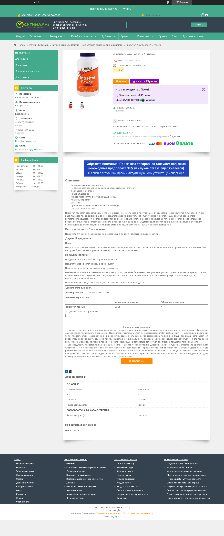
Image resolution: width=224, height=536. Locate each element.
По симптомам (22, 53)
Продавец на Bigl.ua (112, 510)
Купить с (140, 81)
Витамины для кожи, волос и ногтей (84, 479)
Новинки (20, 467)
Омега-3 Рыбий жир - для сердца (183, 482)
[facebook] (66, 372)
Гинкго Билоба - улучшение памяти (184, 479)
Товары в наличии (25, 471)
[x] (70, 372)
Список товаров (24, 475)
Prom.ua (126, 507)
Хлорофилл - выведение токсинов (184, 471)
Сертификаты (23, 502)
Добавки (107, 36)
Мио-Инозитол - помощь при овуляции (186, 475)
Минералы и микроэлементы (81, 486)
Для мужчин (21, 65)
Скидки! (20, 36)
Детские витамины (75, 471)
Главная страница (25, 463)
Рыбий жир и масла (81, 36)
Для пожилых (22, 77)
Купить (126, 8)
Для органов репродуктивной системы (102, 45)
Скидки (19, 479)
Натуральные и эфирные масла (132, 494)
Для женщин (21, 59)
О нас (175, 36)
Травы (124, 36)
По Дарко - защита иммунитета (182, 463)
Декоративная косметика (130, 490)
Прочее (163, 36)
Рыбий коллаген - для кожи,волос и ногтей (188, 498)
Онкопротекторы (75, 498)
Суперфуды (122, 498)
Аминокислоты (74, 490)
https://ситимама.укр (25, 141)
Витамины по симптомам (65, 45)
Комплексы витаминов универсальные (86, 467)
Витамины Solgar (125, 467)
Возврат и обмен (24, 486)
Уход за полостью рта (128, 486)
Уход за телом (124, 482)
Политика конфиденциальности (138, 513)
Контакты (21, 494)
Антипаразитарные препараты (82, 494)
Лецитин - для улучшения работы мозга (187, 486)
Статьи (19, 498)
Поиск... (199, 24)
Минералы (56, 36)
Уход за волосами (126, 479)
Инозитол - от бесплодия (179, 467)
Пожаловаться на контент (109, 513)
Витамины (35, 36)
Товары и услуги (27, 45)
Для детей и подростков (27, 71)
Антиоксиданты (125, 471)
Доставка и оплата (193, 36)
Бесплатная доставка (129, 120)
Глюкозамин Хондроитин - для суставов (187, 494)
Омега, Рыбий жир (125, 463)
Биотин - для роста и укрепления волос (187, 490)
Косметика (143, 36)
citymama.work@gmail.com (28, 149)
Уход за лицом (124, 475)
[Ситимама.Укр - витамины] (32, 25)
